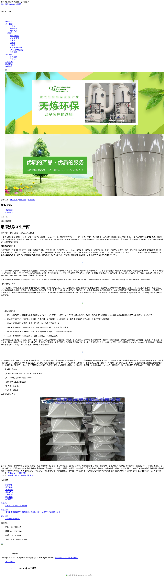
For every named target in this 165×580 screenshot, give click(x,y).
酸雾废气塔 (14, 38)
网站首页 (9, 21)
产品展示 (9, 33)
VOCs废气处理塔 (16, 50)
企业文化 (13, 26)
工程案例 (9, 62)
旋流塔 (12, 43)
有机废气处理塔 (16, 47)
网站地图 (4, 4)
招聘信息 (13, 31)
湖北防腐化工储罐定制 (17, 473)
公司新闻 (13, 57)
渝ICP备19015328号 (63, 558)
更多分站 (74, 558)
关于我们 (9, 24)
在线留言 (12, 4)
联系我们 (19, 4)
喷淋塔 (12, 40)
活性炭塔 (13, 52)
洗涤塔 (12, 45)
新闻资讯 (9, 55)
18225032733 (10, 562)
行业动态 (13, 59)
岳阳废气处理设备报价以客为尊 (20, 475)
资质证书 (13, 29)
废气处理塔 (14, 36)
